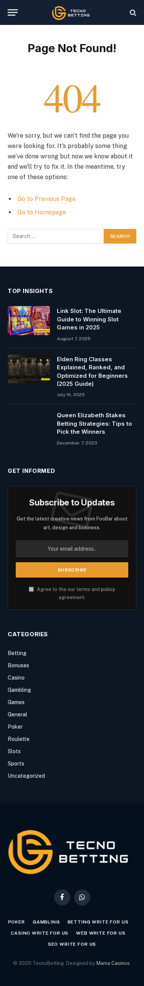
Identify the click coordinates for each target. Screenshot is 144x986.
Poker (15, 727)
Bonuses (18, 665)
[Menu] (13, 12)
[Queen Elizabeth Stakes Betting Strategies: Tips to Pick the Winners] (29, 425)
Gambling (19, 690)
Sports (16, 763)
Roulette (19, 739)
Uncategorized (26, 776)
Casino (16, 678)
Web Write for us (100, 933)
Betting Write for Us (98, 922)
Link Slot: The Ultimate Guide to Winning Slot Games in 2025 (89, 319)
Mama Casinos (113, 963)
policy (108, 589)
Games (16, 702)
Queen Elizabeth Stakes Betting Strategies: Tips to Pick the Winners (94, 423)
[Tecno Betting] (72, 12)
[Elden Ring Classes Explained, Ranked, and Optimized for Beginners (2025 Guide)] (29, 369)
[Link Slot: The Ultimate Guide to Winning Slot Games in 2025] (29, 320)
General (17, 714)
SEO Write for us (72, 944)
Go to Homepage (41, 212)
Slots (14, 751)
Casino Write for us (39, 933)
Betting (17, 653)
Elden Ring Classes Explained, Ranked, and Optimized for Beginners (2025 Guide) (92, 371)
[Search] (132, 12)
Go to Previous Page (46, 198)
